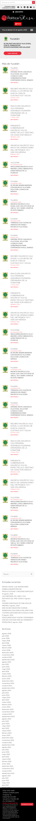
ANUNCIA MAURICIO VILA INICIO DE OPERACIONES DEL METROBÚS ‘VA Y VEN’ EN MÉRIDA (22, 148)
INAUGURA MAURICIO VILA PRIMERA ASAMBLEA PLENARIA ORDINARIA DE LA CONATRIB (20, 110)
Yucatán (15, 38)
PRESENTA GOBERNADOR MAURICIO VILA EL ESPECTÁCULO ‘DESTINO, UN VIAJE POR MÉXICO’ (22, 130)
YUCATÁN (14, 163)
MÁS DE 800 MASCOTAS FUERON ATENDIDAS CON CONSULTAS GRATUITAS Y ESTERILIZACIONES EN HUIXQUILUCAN (17, 778)
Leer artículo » (14, 82)
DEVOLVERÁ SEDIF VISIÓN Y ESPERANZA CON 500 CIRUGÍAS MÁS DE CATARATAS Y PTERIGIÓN (17, 787)
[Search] (33, 2)
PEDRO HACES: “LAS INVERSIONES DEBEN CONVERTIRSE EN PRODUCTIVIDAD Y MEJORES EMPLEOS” (18, 756)
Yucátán (14, 68)
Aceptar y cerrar (27, 804)
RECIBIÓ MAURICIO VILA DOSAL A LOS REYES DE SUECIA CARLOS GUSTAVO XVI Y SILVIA (21, 92)
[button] (31, 30)
